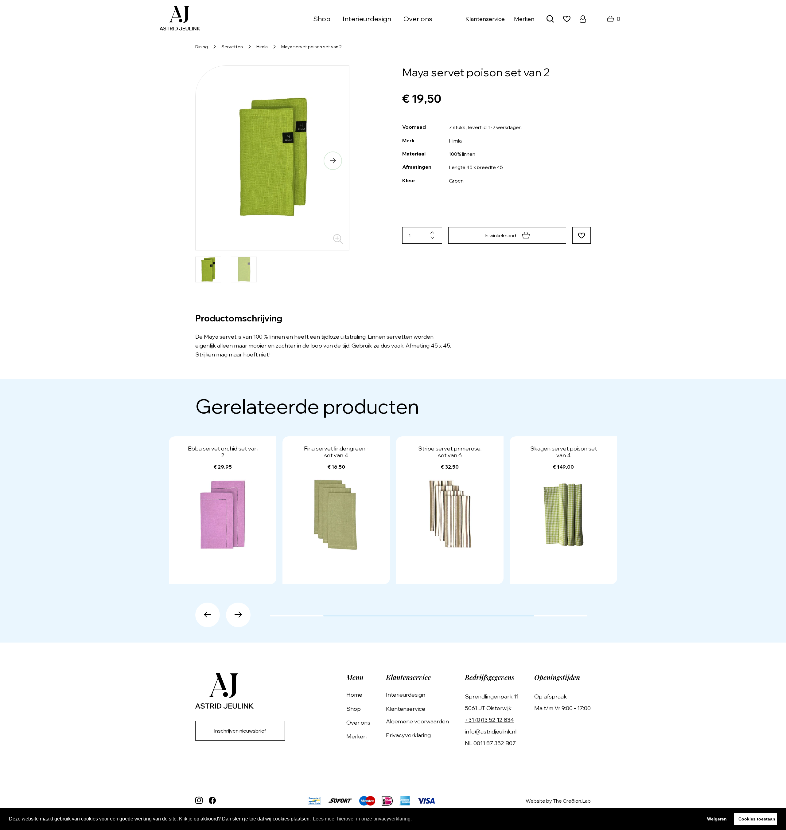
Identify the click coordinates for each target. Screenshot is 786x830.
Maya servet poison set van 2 (311, 46)
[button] (212, 160)
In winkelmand (500, 235)
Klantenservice (485, 18)
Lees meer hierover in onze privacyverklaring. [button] (362, 818)
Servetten (232, 46)
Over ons (417, 18)
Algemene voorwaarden (417, 721)
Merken (524, 18)
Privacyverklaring (408, 735)
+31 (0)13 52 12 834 (489, 719)
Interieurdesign (367, 18)
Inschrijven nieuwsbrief (240, 731)
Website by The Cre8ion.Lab (558, 801)
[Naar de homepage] (180, 19)
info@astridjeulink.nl (490, 731)
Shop (353, 708)
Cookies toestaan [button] (756, 818)
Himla (262, 46)
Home (354, 694)
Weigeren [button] (717, 818)
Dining (201, 46)
